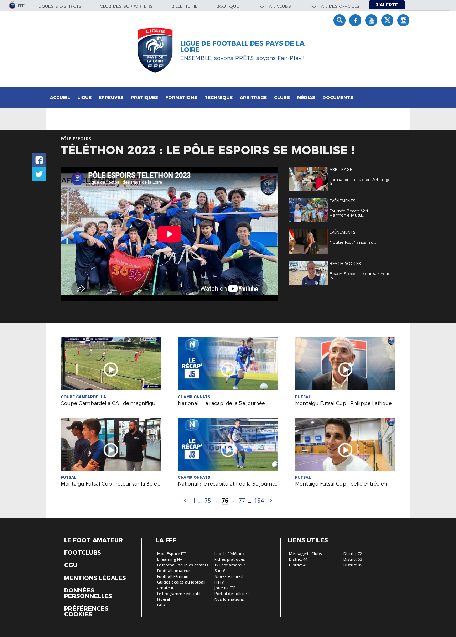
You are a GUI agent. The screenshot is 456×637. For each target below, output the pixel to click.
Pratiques (144, 97)
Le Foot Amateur (93, 540)
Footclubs (82, 553)
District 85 (352, 565)
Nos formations (229, 599)
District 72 (352, 553)
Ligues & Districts (60, 6)
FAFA (161, 605)
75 (207, 500)
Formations (181, 97)
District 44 (298, 559)
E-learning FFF (169, 559)
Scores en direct (229, 576)
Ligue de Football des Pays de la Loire (242, 47)
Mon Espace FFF (171, 553)
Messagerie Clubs (305, 553)
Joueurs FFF (224, 588)
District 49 (298, 565)
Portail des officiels (334, 6)
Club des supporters (126, 6)
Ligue (84, 97)
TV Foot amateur (229, 565)
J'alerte (387, 4)
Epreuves (111, 97)
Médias (306, 97)
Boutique (227, 6)
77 (242, 500)
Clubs (282, 97)
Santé (219, 571)
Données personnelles (88, 593)
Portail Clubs (274, 6)
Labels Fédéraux (229, 553)
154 (259, 500)
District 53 (352, 559)
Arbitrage (253, 97)
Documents (337, 97)
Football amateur (173, 571)
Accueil (60, 97)
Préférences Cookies (86, 611)
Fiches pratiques (229, 559)
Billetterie (184, 6)
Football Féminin (172, 576)
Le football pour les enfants (182, 565)
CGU (70, 565)
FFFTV (219, 582)
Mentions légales (95, 578)
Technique (218, 97)
